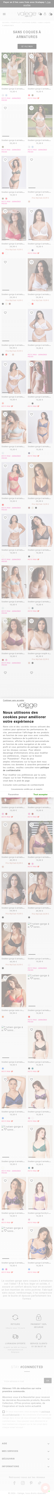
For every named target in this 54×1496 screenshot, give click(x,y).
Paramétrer (13, 794)
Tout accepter (40, 794)
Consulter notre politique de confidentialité (23, 785)
